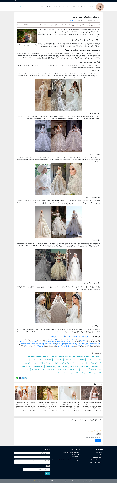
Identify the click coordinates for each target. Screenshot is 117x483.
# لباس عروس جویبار (73, 373)
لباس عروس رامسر (39, 345)
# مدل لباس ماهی (81, 360)
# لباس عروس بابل (81, 363)
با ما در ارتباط (53, 340)
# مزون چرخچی (84, 370)
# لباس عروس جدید (74, 370)
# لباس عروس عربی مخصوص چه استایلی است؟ (38, 356)
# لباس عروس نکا (97, 373)
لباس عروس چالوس (78, 345)
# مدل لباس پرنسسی (70, 360)
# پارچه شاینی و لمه (58, 360)
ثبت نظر (98, 441)
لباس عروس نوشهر (88, 345)
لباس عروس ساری (24, 342)
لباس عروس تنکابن (48, 345)
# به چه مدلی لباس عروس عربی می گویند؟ (61, 356)
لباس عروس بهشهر (52, 342)
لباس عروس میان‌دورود (34, 342)
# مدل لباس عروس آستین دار (94, 363)
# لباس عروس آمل (37, 363)
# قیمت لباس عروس (26, 366)
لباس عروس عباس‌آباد (58, 345)
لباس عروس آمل (21, 343)
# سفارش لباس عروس (62, 366)
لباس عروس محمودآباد (30, 343)
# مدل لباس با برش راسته (46, 360)
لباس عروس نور (96, 345)
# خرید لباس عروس (96, 366)
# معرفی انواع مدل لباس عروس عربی (81, 356)
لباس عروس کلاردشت (69, 345)
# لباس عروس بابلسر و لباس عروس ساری (65, 363)
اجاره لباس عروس (58, 336)
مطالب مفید (54, 7)
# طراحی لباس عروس (38, 366)
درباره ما (42, 7)
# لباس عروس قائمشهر (49, 363)
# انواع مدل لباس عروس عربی (94, 360)
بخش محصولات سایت (68, 340)
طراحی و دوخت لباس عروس (78, 336)
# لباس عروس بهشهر (24, 370)
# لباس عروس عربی (96, 356)
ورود (18, 7)
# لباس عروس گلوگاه (35, 370)
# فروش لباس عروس (85, 366)
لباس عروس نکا (43, 342)
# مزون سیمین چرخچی (95, 370)
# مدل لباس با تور (34, 360)
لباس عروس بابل (70, 342)
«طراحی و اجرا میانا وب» (30, 481)
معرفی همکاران (47, 7)
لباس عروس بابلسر (60, 343)
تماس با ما (37, 7)
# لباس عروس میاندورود (85, 373)
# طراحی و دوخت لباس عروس (49, 370)
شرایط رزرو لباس (62, 7)
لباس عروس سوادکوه (69, 343)
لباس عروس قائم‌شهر (79, 343)
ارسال (47, 474)
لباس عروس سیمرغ (89, 343)
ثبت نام (21, 7)
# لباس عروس (28, 363)
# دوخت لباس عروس (50, 366)
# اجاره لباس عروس (73, 366)
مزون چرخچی (82, 340)
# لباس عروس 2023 (63, 370)
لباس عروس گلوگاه (61, 342)
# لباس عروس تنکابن (61, 373)
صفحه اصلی (91, 7)
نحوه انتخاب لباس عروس (72, 7)
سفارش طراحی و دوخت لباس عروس (65, 347)
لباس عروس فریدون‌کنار (41, 343)
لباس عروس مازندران (29, 345)
